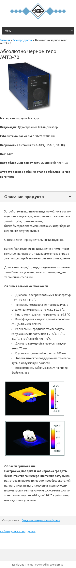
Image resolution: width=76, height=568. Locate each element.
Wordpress (56, 564)
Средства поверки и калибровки (41, 520)
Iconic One (18, 564)
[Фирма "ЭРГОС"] (38, 18)
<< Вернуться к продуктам (17, 531)
